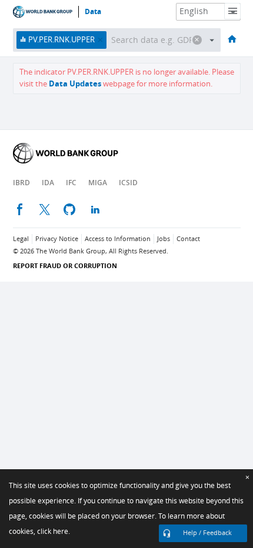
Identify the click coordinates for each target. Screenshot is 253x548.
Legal (21, 239)
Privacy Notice (56, 239)
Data (93, 12)
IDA (48, 183)
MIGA (97, 183)
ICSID (128, 183)
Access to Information (118, 239)
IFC (71, 183)
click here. (53, 531)
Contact (188, 239)
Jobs (163, 239)
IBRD (21, 183)
